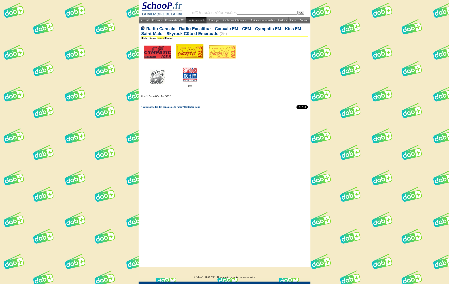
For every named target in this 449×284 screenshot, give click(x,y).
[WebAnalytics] (303, 271)
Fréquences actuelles (263, 20)
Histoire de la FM (174, 20)
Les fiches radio (196, 20)
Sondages (214, 20)
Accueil (145, 20)
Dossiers (157, 20)
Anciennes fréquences (235, 20)
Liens (293, 20)
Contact (304, 20)
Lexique (282, 20)
